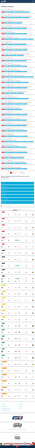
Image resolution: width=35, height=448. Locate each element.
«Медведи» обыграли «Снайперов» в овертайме (9, 145)
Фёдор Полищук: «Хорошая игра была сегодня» (9, 37)
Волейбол (4, 291)
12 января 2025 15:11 (4, 144)
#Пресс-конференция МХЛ (8, 141)
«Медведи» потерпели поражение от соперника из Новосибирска (12, 10)
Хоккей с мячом (4, 361)
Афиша (20, 408)
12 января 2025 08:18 (4, 155)
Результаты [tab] (15, 209)
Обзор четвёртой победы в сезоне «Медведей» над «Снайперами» (12, 129)
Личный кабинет (4, 406)
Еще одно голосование (7, 205)
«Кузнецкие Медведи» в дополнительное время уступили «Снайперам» (13, 43)
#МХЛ (6, 17)
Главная (3, 403)
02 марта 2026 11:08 (4, 25)
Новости (20, 403)
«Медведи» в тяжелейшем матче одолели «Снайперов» (11, 80)
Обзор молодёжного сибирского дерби (8, 32)
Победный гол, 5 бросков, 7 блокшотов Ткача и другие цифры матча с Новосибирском (16, 59)
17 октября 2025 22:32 (4, 63)
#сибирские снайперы (26, 17)
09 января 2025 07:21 (4, 160)
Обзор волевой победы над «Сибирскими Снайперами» (11, 70)
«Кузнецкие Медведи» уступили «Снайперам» (9, 97)
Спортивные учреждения (6, 408)
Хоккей (3, 17)
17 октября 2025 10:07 (4, 90)
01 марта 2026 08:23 (4, 52)
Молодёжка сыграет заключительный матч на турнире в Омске (12, 21)
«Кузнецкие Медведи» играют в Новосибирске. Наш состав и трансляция (14, 151)
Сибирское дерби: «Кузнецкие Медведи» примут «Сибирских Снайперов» (14, 91)
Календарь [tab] (20, 209)
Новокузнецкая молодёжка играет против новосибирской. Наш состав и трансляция (16, 86)
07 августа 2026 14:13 (4, 9)
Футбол (3, 250)
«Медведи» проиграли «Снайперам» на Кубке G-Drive (10, 107)
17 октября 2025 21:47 (4, 74)
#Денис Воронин (25, 136)
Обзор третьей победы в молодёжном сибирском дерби (11, 167)
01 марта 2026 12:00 (4, 47)
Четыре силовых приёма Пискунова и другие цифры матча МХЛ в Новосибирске (15, 124)
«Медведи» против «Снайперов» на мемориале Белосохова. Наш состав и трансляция (16, 102)
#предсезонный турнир (11, 17)
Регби (3, 323)
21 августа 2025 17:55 (4, 101)
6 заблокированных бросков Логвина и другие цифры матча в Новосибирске (14, 26)
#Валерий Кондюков (25, 82)
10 (21, 172)
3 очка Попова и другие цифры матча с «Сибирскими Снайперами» (13, 161)
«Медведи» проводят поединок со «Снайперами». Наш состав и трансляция (14, 48)
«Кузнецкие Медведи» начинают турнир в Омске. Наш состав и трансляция (14, 113)
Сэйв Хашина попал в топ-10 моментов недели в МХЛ (10, 118)
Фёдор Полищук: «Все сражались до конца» (8, 140)
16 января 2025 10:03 (4, 117)
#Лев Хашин (24, 44)
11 (23, 172)
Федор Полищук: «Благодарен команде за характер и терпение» (12, 75)
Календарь (21, 406)
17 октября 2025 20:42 (4, 79)
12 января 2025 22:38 (4, 128)
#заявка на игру (25, 87)
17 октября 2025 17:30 (4, 85)
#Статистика (24, 28)
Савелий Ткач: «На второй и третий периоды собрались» (11, 64)
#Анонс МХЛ (6, 55)
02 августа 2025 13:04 (4, 106)
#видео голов (25, 33)
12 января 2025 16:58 (4, 133)
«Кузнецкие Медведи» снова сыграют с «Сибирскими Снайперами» (13, 156)
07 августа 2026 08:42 (4, 20)
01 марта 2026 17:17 (4, 36)
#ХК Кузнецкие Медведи (19, 17)
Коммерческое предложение (6, 410)
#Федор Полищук (30, 141)
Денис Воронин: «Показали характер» (7, 134)
